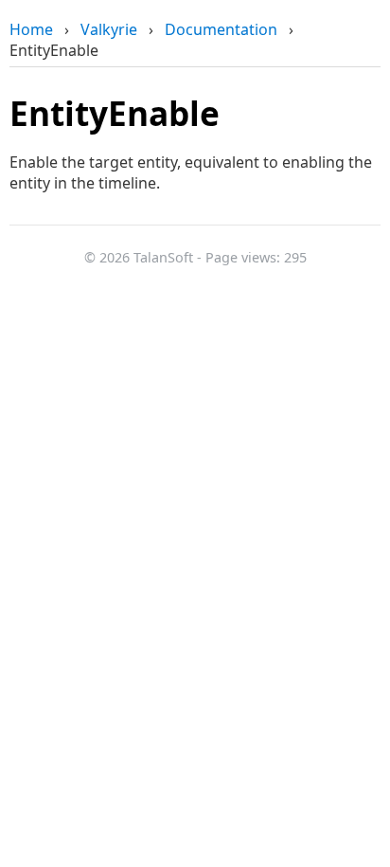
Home (31, 29)
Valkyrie (108, 29)
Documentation (221, 29)
